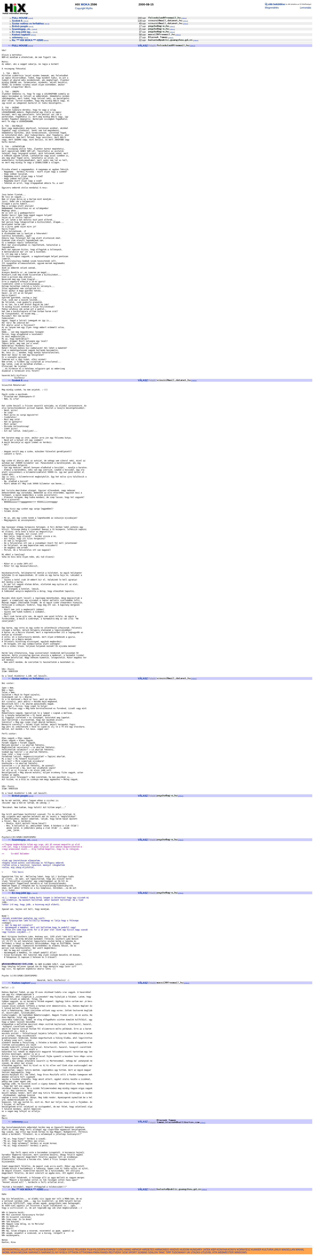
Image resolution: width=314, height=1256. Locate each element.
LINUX (277, 1249)
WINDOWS (240, 1252)
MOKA (85, 4)
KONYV (232, 1249)
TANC (161, 1252)
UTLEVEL (206, 1252)
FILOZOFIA (99, 1249)
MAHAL (300, 1249)
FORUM (110, 1249)
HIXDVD (174, 1249)
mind (30, 18)
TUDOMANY (179, 1252)
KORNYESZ (244, 1249)
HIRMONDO (162, 1249)
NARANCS (34, 1252)
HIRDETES (148, 1249)
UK (188, 1252)
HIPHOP (136, 1249)
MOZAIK (23, 1252)
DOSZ (70, 1249)
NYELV (63, 1252)
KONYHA (222, 1249)
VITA (214, 1252)
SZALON (153, 1252)
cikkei (184, 18)
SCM (125, 1252)
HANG (127, 1249)
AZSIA (39, 1249)
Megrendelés (272, 7)
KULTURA (267, 1249)
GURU (119, 1249)
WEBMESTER (226, 1252)
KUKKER (256, 1249)
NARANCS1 (48, 1252)
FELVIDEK (80, 1249)
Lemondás (305, 7)
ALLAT (24, 1249)
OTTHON (73, 1252)
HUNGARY (196, 1249)
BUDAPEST (50, 1249)
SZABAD (142, 1252)
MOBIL (6, 1252)
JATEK (206, 1249)
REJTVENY (115, 1252)
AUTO (32, 1249)
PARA (96, 1252)
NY (57, 1252)
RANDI (104, 1252)
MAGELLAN (288, 1249)
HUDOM (184, 1249)
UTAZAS (195, 1252)
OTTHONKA (86, 1252)
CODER (62, 1249)
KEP (213, 1249)
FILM (90, 1249)
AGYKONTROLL (11, 1249)
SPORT (132, 1252)
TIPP (168, 1252)
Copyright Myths (84, 8)
